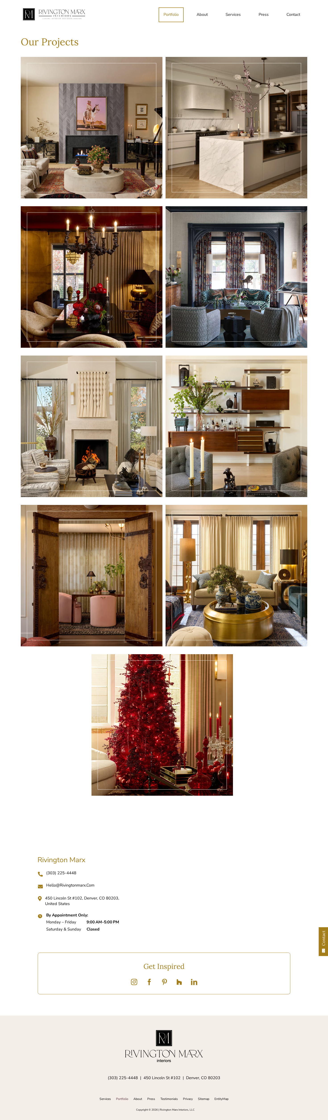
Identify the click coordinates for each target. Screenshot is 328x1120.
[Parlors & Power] (236, 277)
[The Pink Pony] (91, 127)
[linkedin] (194, 982)
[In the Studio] (91, 575)
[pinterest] (164, 982)
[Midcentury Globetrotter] (236, 426)
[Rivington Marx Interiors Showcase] (54, 10)
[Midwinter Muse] (162, 725)
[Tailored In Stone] (236, 127)
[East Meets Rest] (236, 575)
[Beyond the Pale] (91, 426)
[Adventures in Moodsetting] (91, 277)
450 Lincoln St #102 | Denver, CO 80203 (181, 1077)
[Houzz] (179, 982)
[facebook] (149, 982)
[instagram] (134, 982)
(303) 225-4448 (123, 1077)
